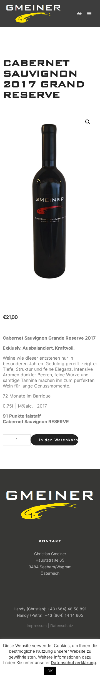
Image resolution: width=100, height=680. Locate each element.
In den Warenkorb (58, 440)
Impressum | (38, 625)
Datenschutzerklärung (73, 662)
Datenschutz (61, 625)
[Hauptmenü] (89, 13)
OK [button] (50, 671)
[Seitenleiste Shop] (79, 13)
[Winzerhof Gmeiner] (33, 13)
